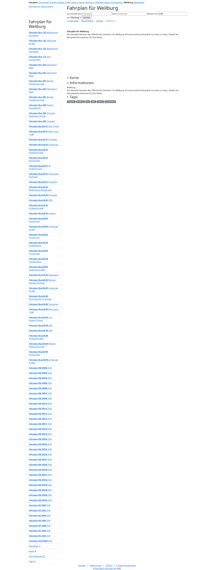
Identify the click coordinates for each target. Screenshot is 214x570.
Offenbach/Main (102, 2)
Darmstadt (44, 2)
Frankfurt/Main (57, 2)
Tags (31, 561)
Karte (31, 551)
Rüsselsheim (117, 2)
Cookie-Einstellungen (126, 565)
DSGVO (109, 565)
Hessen (99, 20)
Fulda (67, 2)
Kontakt (82, 565)
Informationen (36, 556)
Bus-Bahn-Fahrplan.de (105, 568)
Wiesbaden (139, 2)
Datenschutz (96, 565)
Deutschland (87, 20)
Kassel (81, 2)
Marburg (89, 2)
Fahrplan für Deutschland (41, 6)
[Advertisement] (127, 58)
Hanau (74, 2)
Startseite (73, 20)
